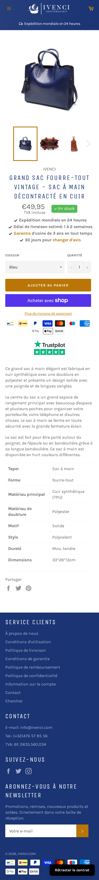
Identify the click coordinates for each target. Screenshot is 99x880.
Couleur (12, 255)
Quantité (74, 255)
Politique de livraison (25, 650)
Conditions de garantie (27, 658)
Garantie (22, 233)
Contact (13, 692)
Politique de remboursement (32, 667)
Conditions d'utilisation (28, 641)
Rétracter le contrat (72, 870)
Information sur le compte (30, 684)
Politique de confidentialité (31, 675)
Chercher (14, 700)
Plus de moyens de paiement (48, 313)
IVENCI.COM (27, 854)
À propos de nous (21, 633)
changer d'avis (67, 239)
